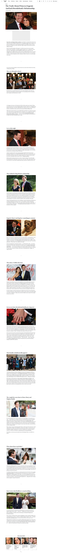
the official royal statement (23, 373)
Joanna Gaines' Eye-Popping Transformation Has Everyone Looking (17, 547)
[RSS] (51, 1)
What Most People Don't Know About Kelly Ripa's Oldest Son (25, 546)
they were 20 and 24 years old (23, 326)
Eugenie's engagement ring (12, 338)
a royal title (30, 465)
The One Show (22, 328)
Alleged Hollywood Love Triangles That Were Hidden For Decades (33, 546)
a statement (22, 515)
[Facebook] (37, 1)
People (16, 421)
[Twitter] (41, 1)
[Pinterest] (45, 1)
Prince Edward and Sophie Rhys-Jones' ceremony (27, 520)
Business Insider (20, 106)
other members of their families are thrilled (24, 378)
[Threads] (47, 1)
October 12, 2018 (25, 43)
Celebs (20, 1)
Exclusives (13, 1)
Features (30, 1)
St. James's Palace (29, 420)
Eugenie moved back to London (24, 203)
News (9, 1)
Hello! (29, 469)
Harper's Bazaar (18, 239)
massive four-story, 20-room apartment (25, 430)
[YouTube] (39, 1)
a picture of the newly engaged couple (15, 375)
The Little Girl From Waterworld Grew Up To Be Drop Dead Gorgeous (8, 547)
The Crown (18, 290)
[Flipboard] (43, 1)
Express (21, 49)
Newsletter (55, 1)
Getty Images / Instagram (32, 235)
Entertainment (25, 1)
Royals (17, 1)
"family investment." (26, 156)
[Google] (49, 1)
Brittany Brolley (8, 10)
